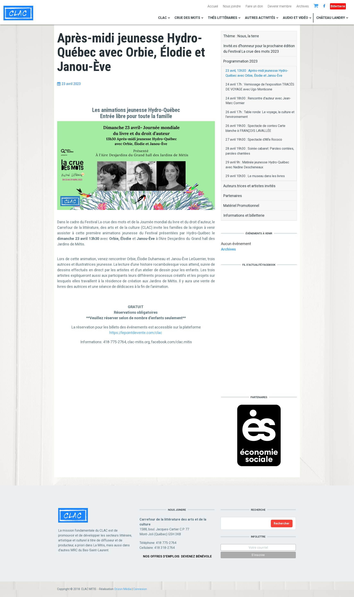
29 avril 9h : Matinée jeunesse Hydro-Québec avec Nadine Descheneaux (257, 164)
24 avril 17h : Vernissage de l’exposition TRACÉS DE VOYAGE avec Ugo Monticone (260, 86)
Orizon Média (122, 589)
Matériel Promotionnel (241, 205)
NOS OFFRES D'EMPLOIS (161, 556)
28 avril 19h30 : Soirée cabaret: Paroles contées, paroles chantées (260, 151)
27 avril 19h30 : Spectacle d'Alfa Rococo (254, 139)
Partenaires (232, 196)
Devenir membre (280, 6)
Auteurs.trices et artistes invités (249, 186)
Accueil (213, 6)
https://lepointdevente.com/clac (135, 332)
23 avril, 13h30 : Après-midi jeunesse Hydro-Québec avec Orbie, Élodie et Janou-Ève (257, 73)
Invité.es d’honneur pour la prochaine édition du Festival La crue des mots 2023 (259, 49)
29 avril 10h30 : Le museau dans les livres (255, 176)
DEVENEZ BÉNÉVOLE (196, 556)
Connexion (140, 589)
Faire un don (254, 6)
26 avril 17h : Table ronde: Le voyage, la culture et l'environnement (260, 114)
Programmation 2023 (240, 61)
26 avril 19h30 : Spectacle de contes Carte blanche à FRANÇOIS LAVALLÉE (255, 128)
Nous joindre (232, 6)
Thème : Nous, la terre (241, 36)
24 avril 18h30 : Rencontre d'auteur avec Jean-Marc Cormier (258, 100)
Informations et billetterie (243, 215)
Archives (302, 6)
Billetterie (338, 6)
